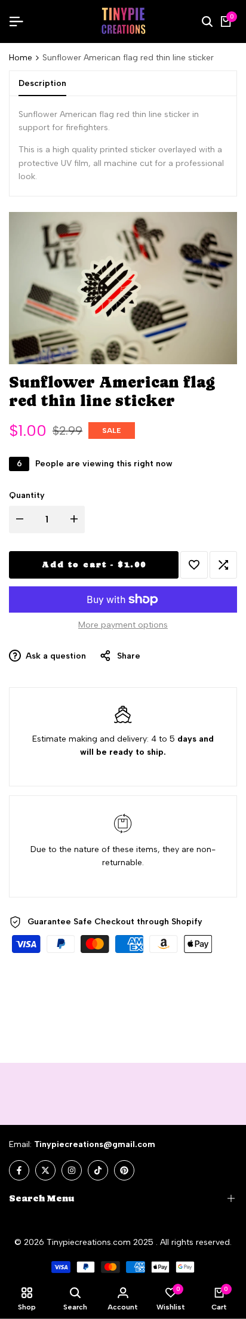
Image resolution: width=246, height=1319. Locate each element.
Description (42, 83)
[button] (194, 565)
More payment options (123, 625)
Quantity (27, 495)
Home (20, 58)
